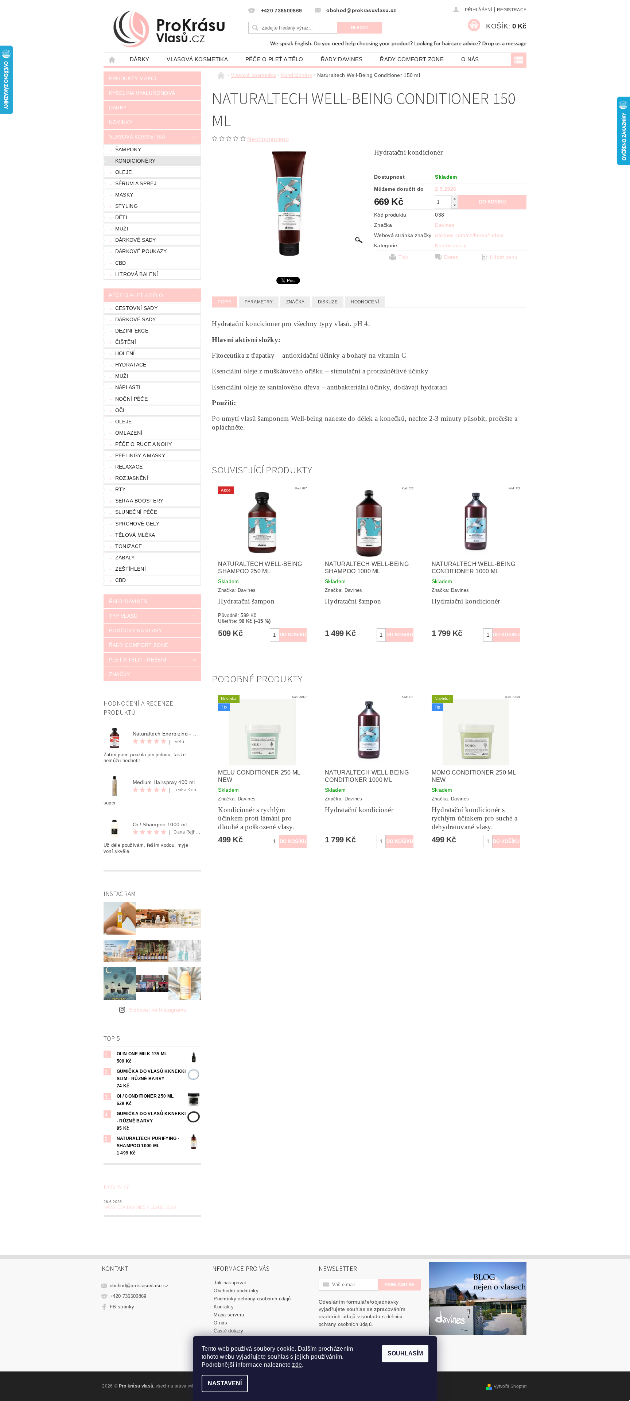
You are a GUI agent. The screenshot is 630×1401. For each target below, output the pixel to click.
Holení (125, 353)
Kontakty (224, 1306)
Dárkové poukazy (141, 251)
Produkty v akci (132, 78)
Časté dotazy (228, 1331)
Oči (120, 410)
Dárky (139, 59)
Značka (295, 301)
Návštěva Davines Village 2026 (140, 1207)
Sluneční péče (136, 512)
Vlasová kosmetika (197, 59)
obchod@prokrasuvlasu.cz (139, 1285)
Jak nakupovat (230, 1282)
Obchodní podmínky (236, 1290)
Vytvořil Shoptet (510, 1386)
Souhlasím (405, 1353)
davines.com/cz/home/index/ (469, 235)
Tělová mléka (135, 535)
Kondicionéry (135, 161)
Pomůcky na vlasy (135, 630)
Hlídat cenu (504, 257)
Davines (444, 225)
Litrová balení (136, 274)
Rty (120, 489)
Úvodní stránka (112, 59)
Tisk (403, 257)
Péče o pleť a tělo (274, 59)
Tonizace (128, 546)
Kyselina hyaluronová (142, 93)
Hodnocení (365, 301)
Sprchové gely (137, 524)
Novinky (120, 122)
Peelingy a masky (140, 455)
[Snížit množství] (454, 205)
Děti (121, 217)
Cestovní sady (136, 308)
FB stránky (122, 1306)
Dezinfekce (131, 331)
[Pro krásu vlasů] (175, 29)
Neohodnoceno (268, 139)
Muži (121, 229)
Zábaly (125, 557)
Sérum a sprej (135, 183)
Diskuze (328, 301)
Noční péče (131, 399)
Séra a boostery (139, 501)
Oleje (123, 172)
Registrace (511, 9)
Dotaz (451, 257)
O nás (470, 59)
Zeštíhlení (130, 569)
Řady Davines (342, 59)
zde (297, 1365)
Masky (124, 195)
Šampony (128, 149)
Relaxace (129, 467)
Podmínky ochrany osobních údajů (252, 1298)
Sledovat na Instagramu (158, 1010)
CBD (120, 263)
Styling (126, 206)
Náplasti (128, 387)
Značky (119, 674)
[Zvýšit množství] (454, 198)
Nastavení (225, 1383)
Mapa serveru (229, 1314)
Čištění (125, 342)
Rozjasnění (131, 478)
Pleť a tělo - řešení (137, 660)
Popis (225, 301)
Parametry (259, 301)
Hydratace (131, 365)
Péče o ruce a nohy (143, 444)
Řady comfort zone (411, 59)
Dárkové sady (135, 240)
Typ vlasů (123, 616)
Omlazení (129, 433)
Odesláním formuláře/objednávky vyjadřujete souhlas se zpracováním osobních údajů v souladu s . (362, 1313)
